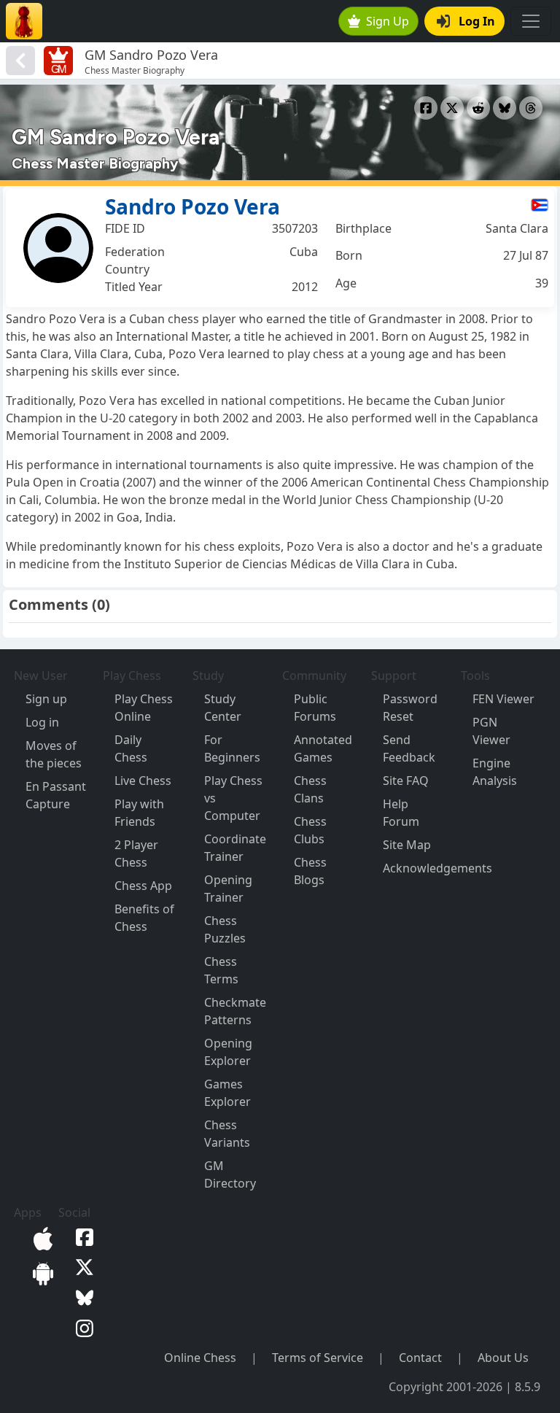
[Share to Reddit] (478, 108)
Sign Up (387, 21)
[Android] (40, 1272)
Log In (477, 21)
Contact (420, 1358)
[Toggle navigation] (530, 21)
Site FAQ (406, 781)
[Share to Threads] (530, 108)
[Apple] (40, 1237)
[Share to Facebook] (426, 108)
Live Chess (142, 781)
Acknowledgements (437, 868)
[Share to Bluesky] (504, 108)
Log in (42, 722)
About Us (503, 1358)
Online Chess (200, 1358)
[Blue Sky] (81, 1296)
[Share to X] (452, 108)
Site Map (407, 845)
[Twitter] (81, 1266)
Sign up (46, 699)
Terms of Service (317, 1358)
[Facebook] (81, 1236)
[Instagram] (81, 1327)
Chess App (143, 886)
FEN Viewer (503, 699)
